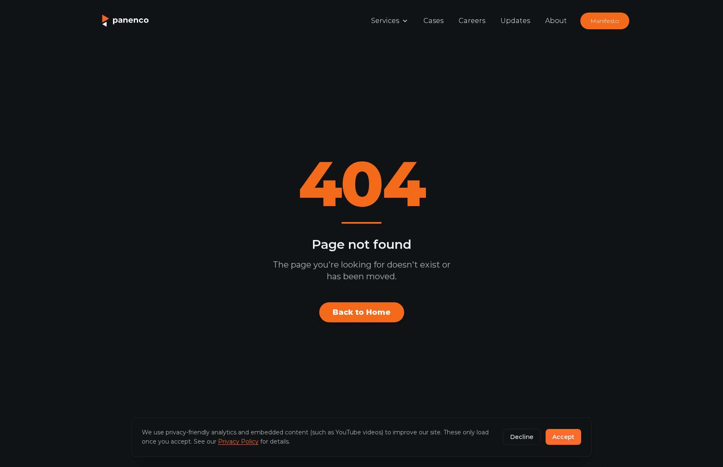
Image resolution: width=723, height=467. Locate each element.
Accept (563, 437)
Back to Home (362, 312)
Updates (515, 21)
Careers (472, 21)
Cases (433, 21)
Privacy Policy (238, 441)
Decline (521, 437)
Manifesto (604, 21)
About (556, 21)
